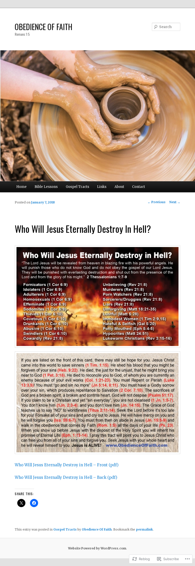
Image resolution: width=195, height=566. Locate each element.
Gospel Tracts (77, 187)
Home (21, 187)
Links (101, 187)
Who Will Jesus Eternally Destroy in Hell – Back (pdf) (66, 477)
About (119, 187)
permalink (144, 529)
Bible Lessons (46, 187)
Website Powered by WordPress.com (97, 548)
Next (174, 202)
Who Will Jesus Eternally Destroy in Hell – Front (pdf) (67, 464)
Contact (138, 187)
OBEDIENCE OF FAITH (43, 26)
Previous (157, 202)
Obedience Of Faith (97, 529)
